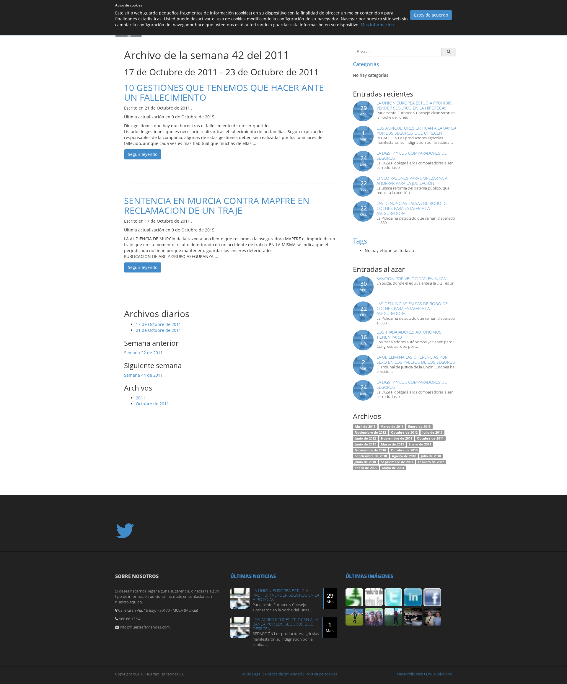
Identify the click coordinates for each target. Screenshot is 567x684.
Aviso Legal (251, 674)
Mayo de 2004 (393, 468)
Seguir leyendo (142, 154)
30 (363, 286)
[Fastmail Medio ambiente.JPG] (354, 597)
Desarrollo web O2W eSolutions (424, 674)
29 (363, 110)
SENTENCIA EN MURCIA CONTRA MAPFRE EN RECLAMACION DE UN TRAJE (216, 205)
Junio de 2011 (365, 444)
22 (363, 185)
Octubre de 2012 (404, 432)
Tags (360, 241)
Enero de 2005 (366, 468)
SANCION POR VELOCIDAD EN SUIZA (411, 278)
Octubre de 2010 (404, 450)
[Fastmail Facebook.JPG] (432, 597)
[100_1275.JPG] (432, 617)
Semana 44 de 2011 (143, 375)
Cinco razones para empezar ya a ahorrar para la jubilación (412, 180)
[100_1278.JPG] (413, 617)
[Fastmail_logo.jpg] (374, 597)
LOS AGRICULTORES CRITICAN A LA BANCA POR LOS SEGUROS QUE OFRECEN (416, 130)
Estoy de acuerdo (431, 15)
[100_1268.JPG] (354, 617)
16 (363, 339)
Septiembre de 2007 (397, 462)
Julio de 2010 (431, 456)
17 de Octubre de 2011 (158, 324)
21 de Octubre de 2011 (158, 330)
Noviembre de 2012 (370, 432)
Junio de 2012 (365, 438)
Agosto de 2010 (404, 456)
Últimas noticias (253, 576)
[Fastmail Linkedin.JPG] (413, 597)
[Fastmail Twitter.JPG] (393, 597)
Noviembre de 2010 (370, 450)
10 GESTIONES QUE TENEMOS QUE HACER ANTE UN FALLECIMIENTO (224, 92)
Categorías (366, 64)
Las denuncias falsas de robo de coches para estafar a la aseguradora (412, 208)
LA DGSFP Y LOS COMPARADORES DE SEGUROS (412, 155)
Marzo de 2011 (392, 444)
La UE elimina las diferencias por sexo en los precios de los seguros (416, 359)
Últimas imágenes (369, 576)
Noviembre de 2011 (396, 438)
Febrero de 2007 (431, 462)
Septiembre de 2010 (371, 456)
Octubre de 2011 (152, 404)
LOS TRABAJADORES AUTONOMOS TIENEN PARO (409, 334)
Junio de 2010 (365, 462)
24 (363, 160)
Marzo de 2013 (391, 427)
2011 (140, 398)
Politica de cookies (321, 674)
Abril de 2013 (365, 427)
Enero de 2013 (419, 427)
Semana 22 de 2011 (143, 352)
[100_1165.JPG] (393, 617)
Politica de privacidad (283, 674)
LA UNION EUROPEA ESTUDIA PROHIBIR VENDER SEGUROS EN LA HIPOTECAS (414, 105)
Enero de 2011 (420, 444)
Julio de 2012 (432, 432)
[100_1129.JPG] (374, 617)
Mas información (377, 24)
